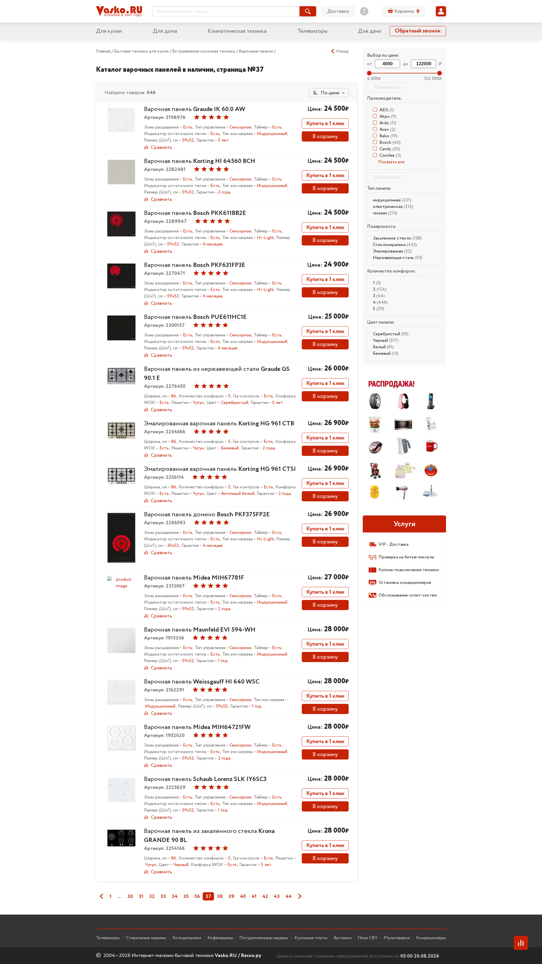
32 (152, 896)
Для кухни (109, 31)
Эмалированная (392, 251)
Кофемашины (220, 938)
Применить (387, 87)
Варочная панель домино (207, 514)
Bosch (390, 142)
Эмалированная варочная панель (219, 423)
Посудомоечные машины (263, 938)
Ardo (387, 123)
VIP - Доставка (393, 544)
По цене (329, 93)
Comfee (390, 155)
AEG (386, 110)
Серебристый (390, 334)
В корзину (325, 136)
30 (130, 896)
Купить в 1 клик (325, 123)
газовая (385, 213)
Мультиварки (397, 938)
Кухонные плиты (310, 938)
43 (277, 896)
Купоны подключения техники (409, 570)
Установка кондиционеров (405, 582)
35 (186, 896)
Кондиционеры (431, 938)
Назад (342, 51)
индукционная (392, 200)
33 (163, 896)
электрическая (393, 206)
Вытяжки (342, 938)
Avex (387, 129)
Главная (103, 51)
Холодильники (186, 938)
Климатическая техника (236, 31)
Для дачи (369, 31)
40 (243, 896)
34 (175, 896)
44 (288, 896)
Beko (388, 136)
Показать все (391, 162)
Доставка (338, 11)
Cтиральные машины (146, 938)
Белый (383, 347)
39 (231, 896)
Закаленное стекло (397, 238)
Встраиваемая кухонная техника (204, 51)
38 (220, 896)
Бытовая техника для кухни (142, 51)
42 (265, 896)
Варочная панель (194, 109)
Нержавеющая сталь (397, 257)
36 (197, 896)
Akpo (387, 116)
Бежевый (385, 353)
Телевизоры (312, 31)
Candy (389, 149)
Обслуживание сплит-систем (408, 595)
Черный (386, 340)
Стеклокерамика (395, 244)
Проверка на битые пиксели (406, 557)
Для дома (165, 31)
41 (254, 896)
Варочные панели (256, 51)
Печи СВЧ (367, 938)
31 (141, 896)
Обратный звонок (418, 31)
